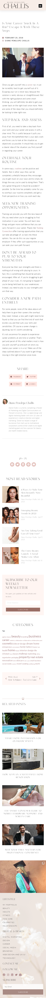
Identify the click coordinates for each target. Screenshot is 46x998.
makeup (23, 653)
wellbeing (32, 664)
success (14, 664)
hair (39, 647)
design (23, 643)
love (11, 654)
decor (17, 643)
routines (18, 168)
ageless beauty (6, 637)
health (4, 650)
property (24, 657)
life (35, 650)
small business (35, 660)
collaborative (27, 640)
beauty (16, 636)
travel (19, 663)
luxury (16, 653)
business (35, 636)
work (37, 663)
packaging (14, 657)
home (11, 650)
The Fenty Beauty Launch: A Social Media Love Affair (30, 554)
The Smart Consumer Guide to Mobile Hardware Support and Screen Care (23, 814)
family (22, 646)
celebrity (12, 640)
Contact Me (11, 963)
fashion (29, 646)
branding (24, 636)
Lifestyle (5, 653)
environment (16, 647)
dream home (32, 643)
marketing (32, 653)
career (30, 84)
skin (14, 661)
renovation (7, 660)
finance (34, 647)
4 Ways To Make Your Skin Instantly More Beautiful (32, 493)
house (17, 651)
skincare (20, 660)
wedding (25, 664)
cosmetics (8, 643)
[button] (40, 6)
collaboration (18, 640)
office (38, 654)
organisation (6, 657)
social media (7, 663)
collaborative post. (37, 640)
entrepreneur (7, 647)
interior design (27, 650)
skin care (27, 661)
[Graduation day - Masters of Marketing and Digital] (23, 883)
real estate (36, 657)
